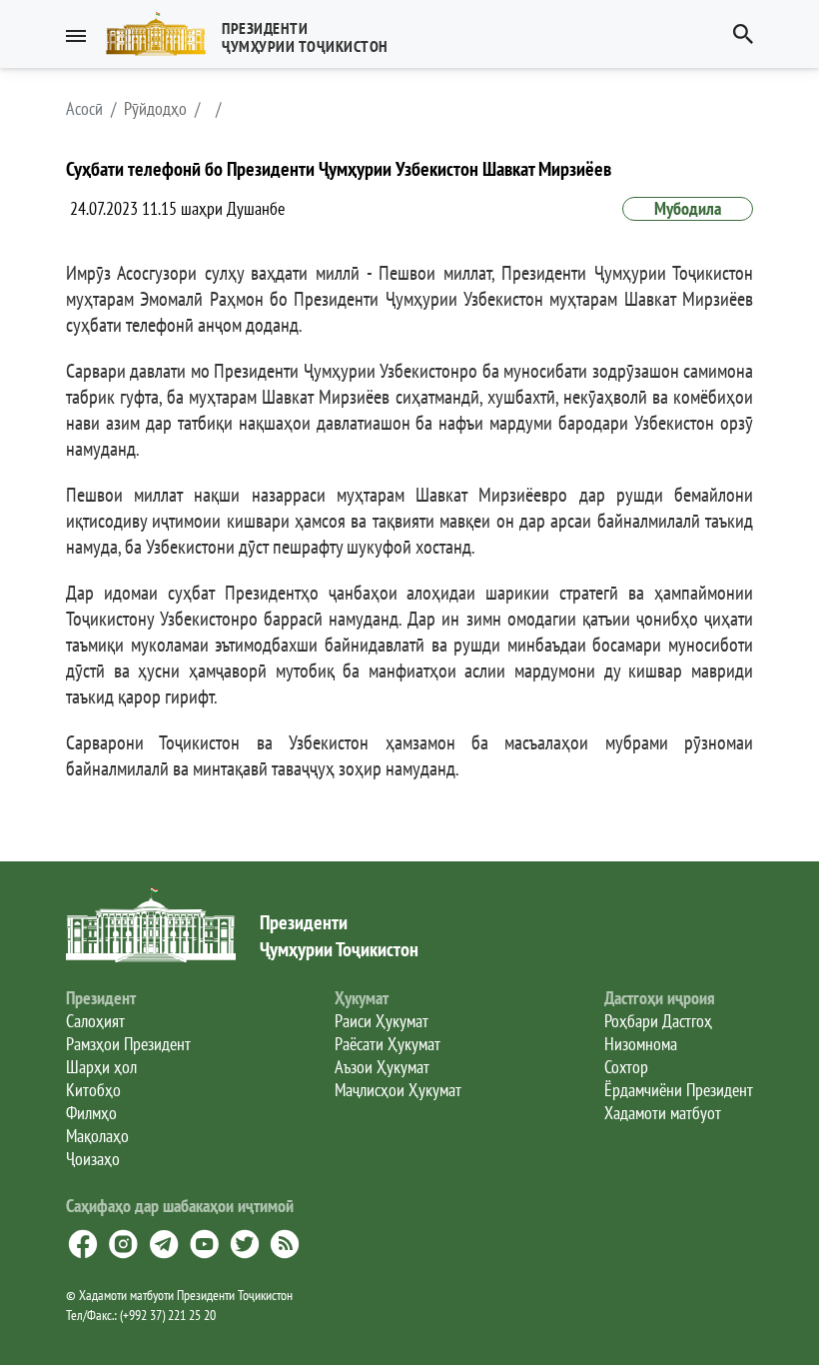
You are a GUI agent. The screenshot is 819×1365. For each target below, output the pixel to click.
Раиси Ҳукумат (381, 1020)
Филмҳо (91, 1112)
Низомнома (640, 1043)
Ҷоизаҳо (93, 1158)
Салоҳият (95, 1020)
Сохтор (626, 1066)
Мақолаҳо (97, 1135)
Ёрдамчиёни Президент (678, 1089)
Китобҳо (93, 1089)
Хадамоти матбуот (662, 1112)
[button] (255, 34)
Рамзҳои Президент (128, 1043)
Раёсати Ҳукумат (387, 1043)
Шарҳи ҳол (101, 1066)
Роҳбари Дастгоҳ (658, 1020)
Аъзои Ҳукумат (382, 1066)
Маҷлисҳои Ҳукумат (398, 1089)
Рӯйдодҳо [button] (155, 109)
